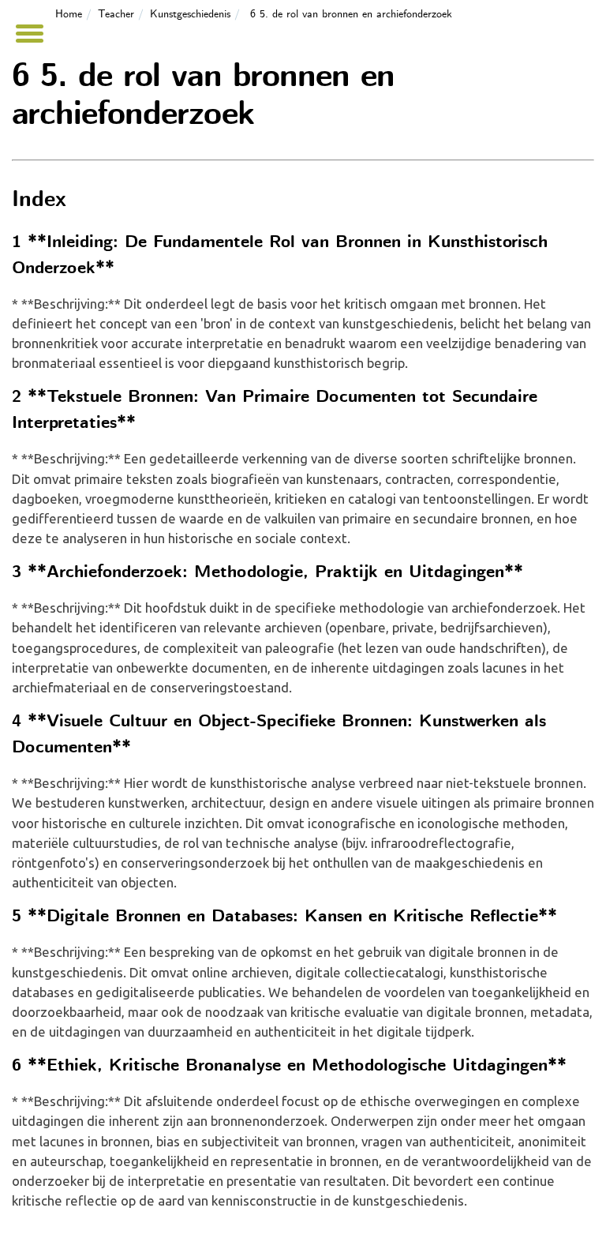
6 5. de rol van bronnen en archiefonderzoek (351, 14)
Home (68, 14)
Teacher (116, 14)
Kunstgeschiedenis (190, 14)
